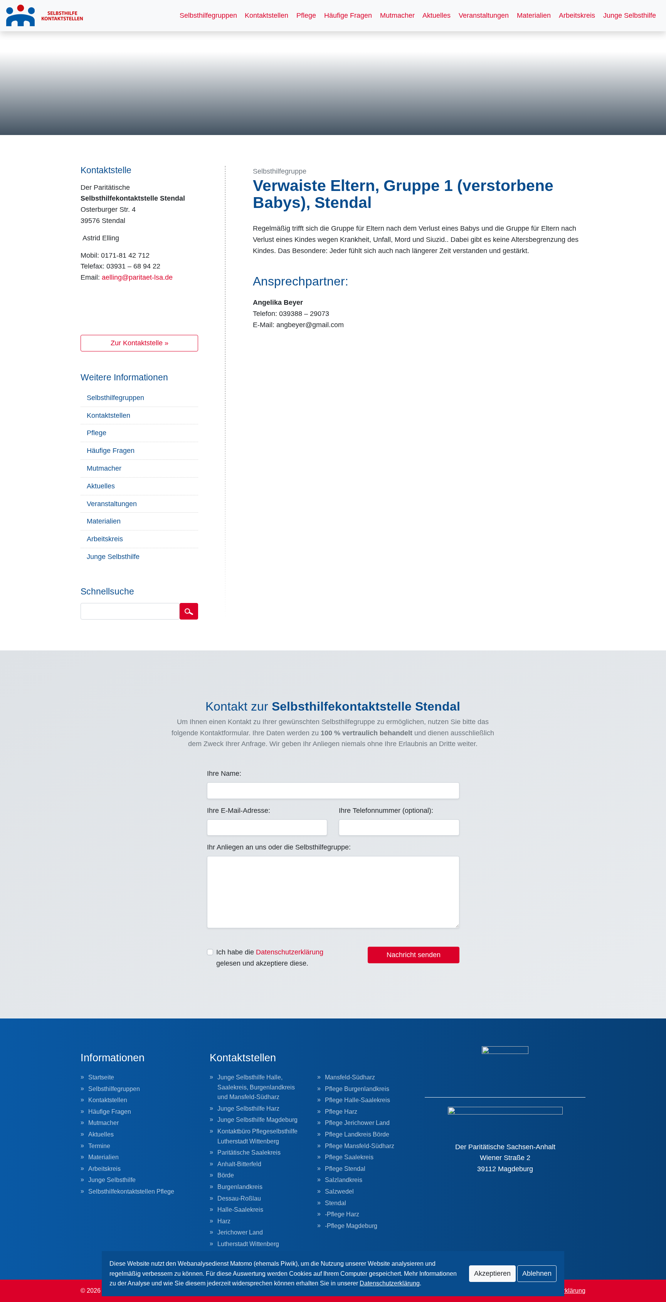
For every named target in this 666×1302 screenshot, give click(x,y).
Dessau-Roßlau (239, 1198)
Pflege (306, 15)
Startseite (101, 1077)
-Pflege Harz (342, 1214)
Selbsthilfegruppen (208, 15)
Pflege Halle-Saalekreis (357, 1100)
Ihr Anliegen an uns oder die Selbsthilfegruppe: (279, 847)
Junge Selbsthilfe (629, 15)
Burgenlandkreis (239, 1187)
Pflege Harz (341, 1111)
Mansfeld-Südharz (350, 1077)
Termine (99, 1146)
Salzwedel (339, 1191)
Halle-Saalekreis (240, 1209)
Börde (225, 1175)
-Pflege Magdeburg (351, 1226)
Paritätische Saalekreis (249, 1152)
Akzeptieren (492, 1273)
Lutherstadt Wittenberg (248, 1244)
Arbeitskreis (577, 15)
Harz (223, 1221)
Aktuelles (436, 15)
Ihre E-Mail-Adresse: (238, 810)
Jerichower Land (240, 1232)
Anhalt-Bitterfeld (239, 1164)
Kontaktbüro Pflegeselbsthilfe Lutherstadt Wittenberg (257, 1136)
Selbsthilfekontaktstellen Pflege (131, 1191)
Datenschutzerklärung (289, 952)
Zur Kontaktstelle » (139, 343)
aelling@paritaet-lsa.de (137, 277)
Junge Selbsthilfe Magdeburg (257, 1119)
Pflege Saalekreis (349, 1157)
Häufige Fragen (348, 15)
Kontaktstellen (266, 15)
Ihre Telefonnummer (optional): (386, 810)
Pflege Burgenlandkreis (357, 1089)
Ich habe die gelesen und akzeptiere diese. (269, 957)
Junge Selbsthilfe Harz (248, 1108)
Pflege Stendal (345, 1168)
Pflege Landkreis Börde (357, 1134)
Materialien (534, 15)
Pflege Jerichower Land (357, 1123)
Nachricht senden (414, 955)
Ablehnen (537, 1273)
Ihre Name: (224, 773)
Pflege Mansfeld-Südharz (359, 1146)
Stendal (335, 1203)
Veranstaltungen (484, 15)
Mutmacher (397, 15)
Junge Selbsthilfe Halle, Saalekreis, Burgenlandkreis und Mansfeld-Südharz (256, 1087)
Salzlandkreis (343, 1180)
